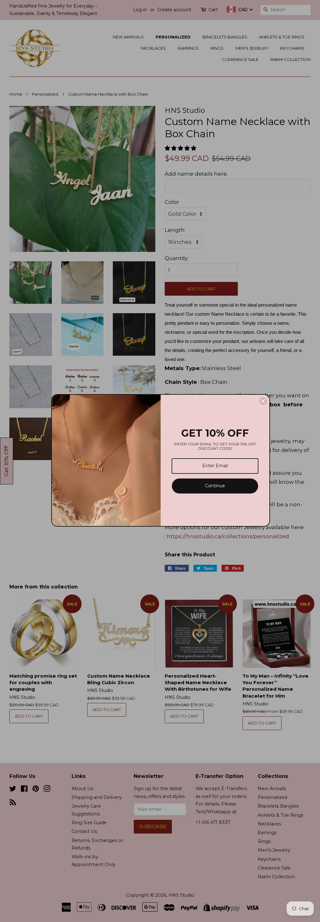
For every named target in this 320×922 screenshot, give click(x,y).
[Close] (263, 401)
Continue (215, 486)
